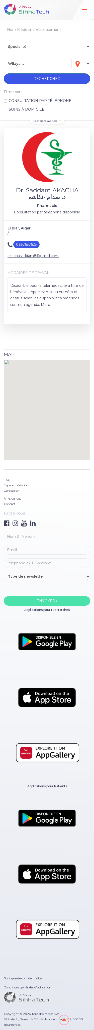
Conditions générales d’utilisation (27, 987)
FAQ (7, 480)
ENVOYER (46, 601)
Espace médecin (15, 485)
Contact (10, 504)
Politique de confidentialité (23, 978)
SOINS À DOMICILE (26, 109)
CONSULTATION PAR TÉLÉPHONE (40, 100)
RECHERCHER (47, 78)
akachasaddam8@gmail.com (33, 255)
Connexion (11, 490)
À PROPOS (12, 498)
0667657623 (26, 244)
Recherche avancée (45, 120)
